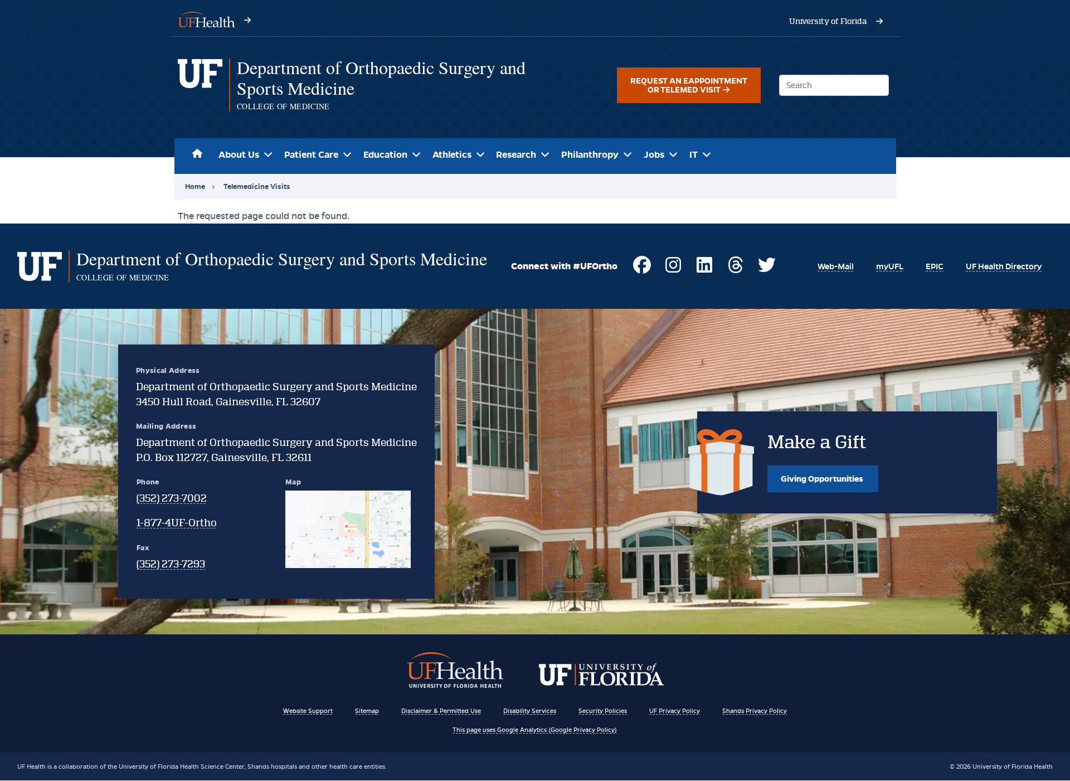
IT (693, 155)
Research (516, 155)
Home (197, 152)
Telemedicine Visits (256, 186)
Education (385, 155)
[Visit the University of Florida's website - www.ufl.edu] (879, 21)
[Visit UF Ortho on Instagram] (673, 269)
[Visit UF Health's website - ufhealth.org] (206, 18)
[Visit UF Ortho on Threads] (735, 269)
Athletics (451, 155)
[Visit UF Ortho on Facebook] (642, 269)
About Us (238, 155)
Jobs (654, 155)
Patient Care (311, 155)
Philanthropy (590, 155)
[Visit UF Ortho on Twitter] (766, 269)
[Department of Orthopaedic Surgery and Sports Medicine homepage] (200, 85)
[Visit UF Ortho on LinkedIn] (704, 269)
